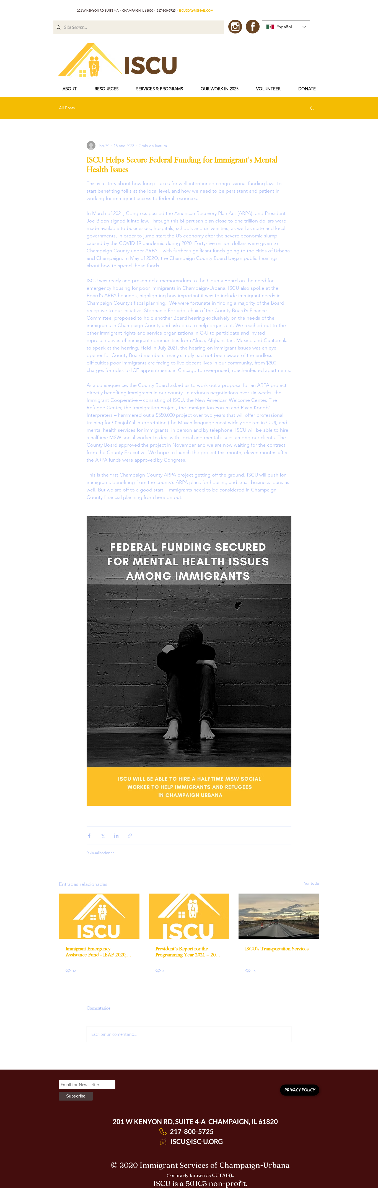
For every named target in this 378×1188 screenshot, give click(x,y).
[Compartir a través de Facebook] (89, 835)
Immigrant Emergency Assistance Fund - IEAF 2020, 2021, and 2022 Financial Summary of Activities (96, 952)
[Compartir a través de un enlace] (130, 835)
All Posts (67, 107)
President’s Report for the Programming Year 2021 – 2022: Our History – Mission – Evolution (189, 952)
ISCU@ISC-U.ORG (196, 1141)
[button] (69, 89)
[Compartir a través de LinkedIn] (116, 835)
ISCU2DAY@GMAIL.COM (196, 10)
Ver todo (311, 883)
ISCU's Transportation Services (277, 949)
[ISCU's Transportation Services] (279, 916)
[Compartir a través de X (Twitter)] (102, 835)
